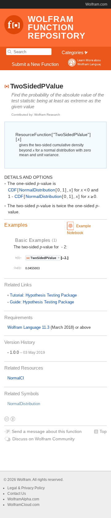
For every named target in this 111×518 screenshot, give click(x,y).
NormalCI (15, 378)
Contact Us (16, 493)
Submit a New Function (35, 64)
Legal (12, 488)
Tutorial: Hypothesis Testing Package (43, 295)
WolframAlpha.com (23, 499)
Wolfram (24, 479)
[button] (55, 225)
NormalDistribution (23, 403)
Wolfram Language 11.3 (29, 327)
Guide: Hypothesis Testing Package (42, 302)
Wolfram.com (96, 4)
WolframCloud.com (23, 505)
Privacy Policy (33, 488)
